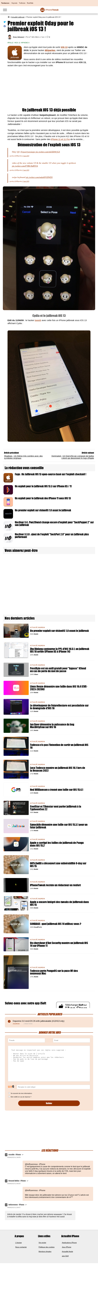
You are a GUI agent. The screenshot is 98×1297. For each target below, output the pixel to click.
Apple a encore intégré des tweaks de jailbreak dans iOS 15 (59, 903)
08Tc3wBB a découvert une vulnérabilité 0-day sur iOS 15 (58, 864)
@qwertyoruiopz (27, 152)
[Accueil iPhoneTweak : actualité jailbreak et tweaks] (8, 17)
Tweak (52, 10)
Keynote (14, 3)
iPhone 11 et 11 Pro (60, 139)
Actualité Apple (67, 1251)
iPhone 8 (25, 43)
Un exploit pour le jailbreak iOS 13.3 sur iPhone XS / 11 (43, 486)
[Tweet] (4, 22)
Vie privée (42, 1243)
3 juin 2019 (26, 156)
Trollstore (22, 3)
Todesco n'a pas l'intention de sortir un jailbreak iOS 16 (59, 746)
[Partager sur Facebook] (4, 26)
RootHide (30, 3)
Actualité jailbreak (17, 17)
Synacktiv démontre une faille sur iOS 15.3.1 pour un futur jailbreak (58, 826)
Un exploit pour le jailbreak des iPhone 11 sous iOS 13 (43, 498)
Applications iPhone (69, 1243)
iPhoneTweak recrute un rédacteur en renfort (55, 885)
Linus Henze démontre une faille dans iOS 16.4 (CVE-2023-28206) (58, 688)
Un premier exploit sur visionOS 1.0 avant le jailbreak (43, 510)
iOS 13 (17, 43)
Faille (11, 43)
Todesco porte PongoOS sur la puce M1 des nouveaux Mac (54, 972)
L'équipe (18, 1243)
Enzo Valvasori (18, 37)
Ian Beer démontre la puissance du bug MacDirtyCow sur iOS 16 (52, 726)
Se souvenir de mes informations (21, 1093)
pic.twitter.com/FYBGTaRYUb (25, 166)
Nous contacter (21, 1247)
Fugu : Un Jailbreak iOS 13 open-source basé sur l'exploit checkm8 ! (50, 474)
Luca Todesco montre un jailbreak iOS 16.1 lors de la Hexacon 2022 (57, 769)
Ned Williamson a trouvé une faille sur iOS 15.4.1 (56, 789)
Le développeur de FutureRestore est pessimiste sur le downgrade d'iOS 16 (59, 707)
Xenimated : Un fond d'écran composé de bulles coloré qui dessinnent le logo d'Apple (72, 457)
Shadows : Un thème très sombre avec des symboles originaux (23, 457)
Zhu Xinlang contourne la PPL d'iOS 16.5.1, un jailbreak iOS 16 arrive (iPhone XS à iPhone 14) (59, 650)
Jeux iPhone (66, 1247)
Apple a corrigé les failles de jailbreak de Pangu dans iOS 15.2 (57, 844)
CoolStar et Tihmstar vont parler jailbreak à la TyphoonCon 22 (55, 808)
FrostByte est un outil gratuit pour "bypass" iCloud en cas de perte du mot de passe (58, 670)
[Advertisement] (49, 87)
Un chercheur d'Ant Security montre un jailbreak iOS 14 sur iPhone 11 (59, 944)
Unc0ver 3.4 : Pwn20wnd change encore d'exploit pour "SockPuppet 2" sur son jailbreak (54, 523)
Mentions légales (45, 1251)
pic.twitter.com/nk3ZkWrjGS (47, 152)
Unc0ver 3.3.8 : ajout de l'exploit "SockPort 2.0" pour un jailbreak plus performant (52, 535)
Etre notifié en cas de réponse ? (21, 1097)
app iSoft (65, 1256)
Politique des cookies (46, 1247)
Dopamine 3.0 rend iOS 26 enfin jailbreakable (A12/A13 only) (38, 1021)
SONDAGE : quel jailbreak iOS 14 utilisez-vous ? (55, 923)
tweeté (38, 320)
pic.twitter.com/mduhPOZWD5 (39, 177)
